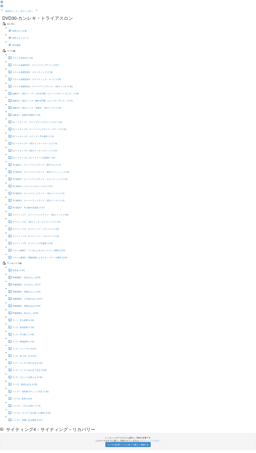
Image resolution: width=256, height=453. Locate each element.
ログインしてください (149, 440)
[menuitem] (2, 6)
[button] (2, 2)
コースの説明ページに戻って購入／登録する (128, 444)
